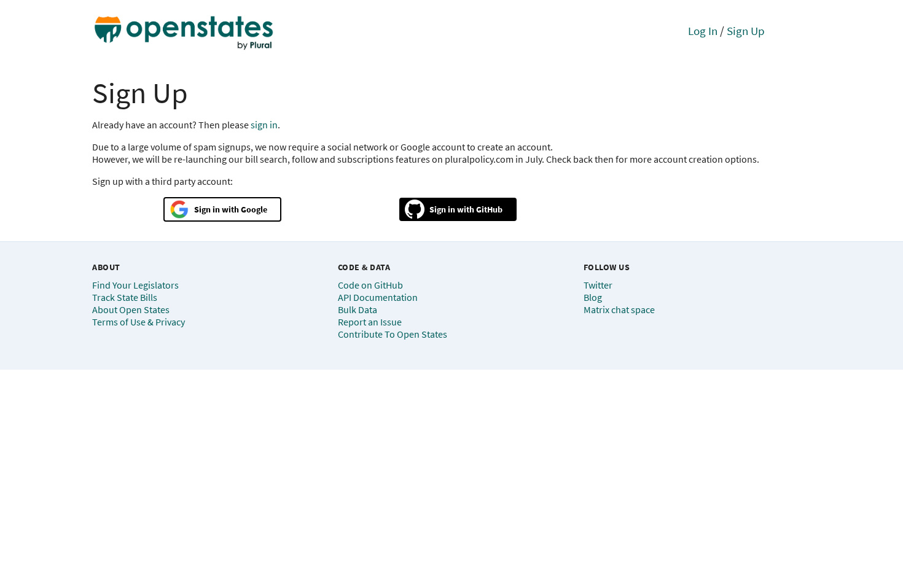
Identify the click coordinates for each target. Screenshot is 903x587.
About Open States (131, 309)
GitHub (489, 209)
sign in (264, 125)
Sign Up (746, 30)
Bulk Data (357, 309)
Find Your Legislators (135, 285)
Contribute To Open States (392, 334)
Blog (593, 297)
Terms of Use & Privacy (138, 322)
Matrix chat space (619, 309)
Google (254, 209)
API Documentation (378, 297)
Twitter (598, 285)
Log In (702, 30)
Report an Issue (370, 322)
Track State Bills (124, 297)
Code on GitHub (370, 285)
